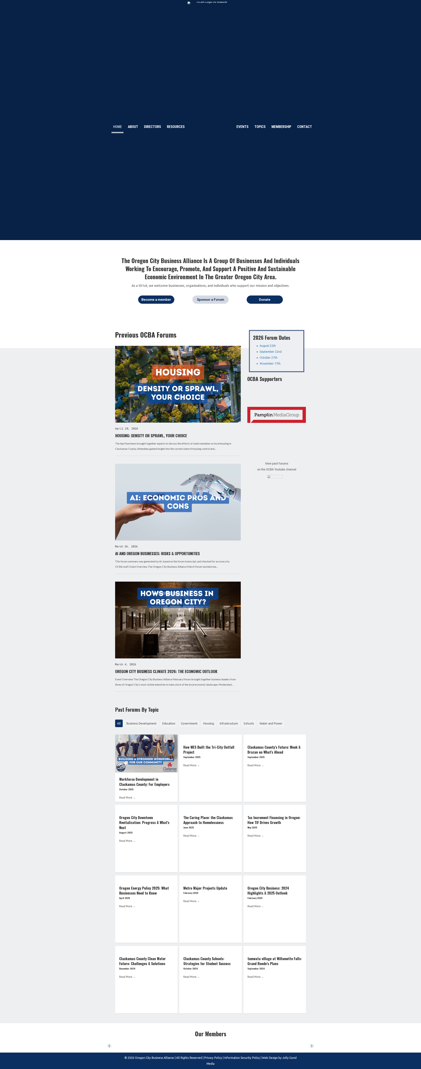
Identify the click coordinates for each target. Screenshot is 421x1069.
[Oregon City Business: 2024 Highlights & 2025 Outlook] (274, 878)
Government (189, 723)
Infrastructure (229, 723)
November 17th (270, 363)
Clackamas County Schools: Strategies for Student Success (207, 961)
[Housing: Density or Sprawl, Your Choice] (178, 383)
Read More (127, 797)
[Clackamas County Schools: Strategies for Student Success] (210, 949)
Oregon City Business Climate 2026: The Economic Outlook (166, 671)
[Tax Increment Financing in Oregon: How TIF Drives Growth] (274, 808)
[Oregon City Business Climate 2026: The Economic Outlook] (178, 619)
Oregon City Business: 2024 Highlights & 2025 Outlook (268, 890)
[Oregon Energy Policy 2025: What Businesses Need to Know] (146, 878)
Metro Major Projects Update (205, 888)
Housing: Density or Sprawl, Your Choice (151, 435)
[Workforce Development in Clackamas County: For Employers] (146, 753)
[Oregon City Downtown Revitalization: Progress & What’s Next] (146, 808)
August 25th (268, 345)
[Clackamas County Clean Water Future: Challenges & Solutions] (146, 949)
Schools (249, 723)
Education (168, 723)
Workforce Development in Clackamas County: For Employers (144, 781)
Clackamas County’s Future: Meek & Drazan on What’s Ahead (274, 749)
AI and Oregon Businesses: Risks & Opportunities (157, 553)
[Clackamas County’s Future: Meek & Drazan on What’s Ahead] (274, 737)
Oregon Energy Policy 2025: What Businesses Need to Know (144, 890)
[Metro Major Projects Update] (210, 878)
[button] (156, 299)
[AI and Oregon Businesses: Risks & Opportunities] (178, 501)
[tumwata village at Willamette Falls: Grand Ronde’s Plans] (274, 949)
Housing (208, 723)
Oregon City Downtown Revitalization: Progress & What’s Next (144, 822)
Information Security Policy (241, 1057)
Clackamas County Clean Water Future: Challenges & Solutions (142, 961)
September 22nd (271, 351)
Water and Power (271, 723)
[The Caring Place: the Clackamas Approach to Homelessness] (210, 808)
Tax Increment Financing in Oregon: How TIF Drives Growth (274, 820)
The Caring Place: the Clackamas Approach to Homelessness (208, 820)
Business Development (141, 723)
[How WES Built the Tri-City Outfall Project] (210, 737)
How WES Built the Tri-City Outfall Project (208, 749)
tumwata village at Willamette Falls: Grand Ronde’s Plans (275, 961)
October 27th (268, 357)
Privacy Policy (213, 1057)
